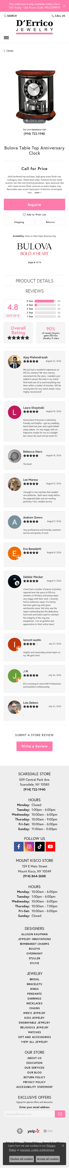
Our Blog (34, 1072)
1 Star (30, 316)
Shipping (19, 222)
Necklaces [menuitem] (34, 1003)
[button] (10, 16)
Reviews (34, 291)
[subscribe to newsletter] (60, 1114)
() (59, 301)
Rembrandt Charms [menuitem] (34, 944)
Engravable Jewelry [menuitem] (34, 1022)
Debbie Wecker (33, 577)
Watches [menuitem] (34, 1032)
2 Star (30, 312)
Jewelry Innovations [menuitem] (34, 939)
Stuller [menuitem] (34, 958)
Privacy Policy (34, 1082)
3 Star (30, 308)
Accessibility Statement (34, 1087)
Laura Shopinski (33, 408)
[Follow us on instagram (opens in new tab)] (29, 846)
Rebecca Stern (32, 451)
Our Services (35, 1067)
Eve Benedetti (32, 549)
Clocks (10, 50)
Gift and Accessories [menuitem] (34, 1037)
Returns (50, 222)
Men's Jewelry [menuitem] (34, 1013)
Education (34, 1063)
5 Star (30, 301)
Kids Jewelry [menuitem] (34, 1018)
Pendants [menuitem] (34, 993)
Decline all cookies (21, 1158)
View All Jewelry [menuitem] (34, 1042)
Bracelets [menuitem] (34, 984)
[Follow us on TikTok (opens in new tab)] (40, 846)
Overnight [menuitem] (34, 953)
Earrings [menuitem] (34, 998)
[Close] (64, 5)
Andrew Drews (32, 517)
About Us (34, 1058)
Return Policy (34, 1077)
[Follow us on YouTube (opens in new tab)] (50, 846)
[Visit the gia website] (48, 1131)
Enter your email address (34, 1107)
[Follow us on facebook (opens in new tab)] (19, 846)
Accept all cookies (48, 1158)
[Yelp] (33, 1131)
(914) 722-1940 (34, 134)
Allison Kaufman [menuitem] (34, 934)
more (37, 192)
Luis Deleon (30, 703)
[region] (34, 94)
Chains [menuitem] (34, 1008)
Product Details (34, 281)
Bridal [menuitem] (34, 979)
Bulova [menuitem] (34, 948)
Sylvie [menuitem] (34, 963)
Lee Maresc (30, 480)
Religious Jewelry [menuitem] (34, 1027)
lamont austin (32, 640)
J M (25, 671)
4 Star (30, 304)
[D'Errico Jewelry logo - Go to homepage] (34, 27)
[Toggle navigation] (6, 37)
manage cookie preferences (37, 1149)
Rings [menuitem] (34, 989)
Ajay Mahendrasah (35, 357)
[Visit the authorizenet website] (19, 1131)
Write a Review (34, 746)
